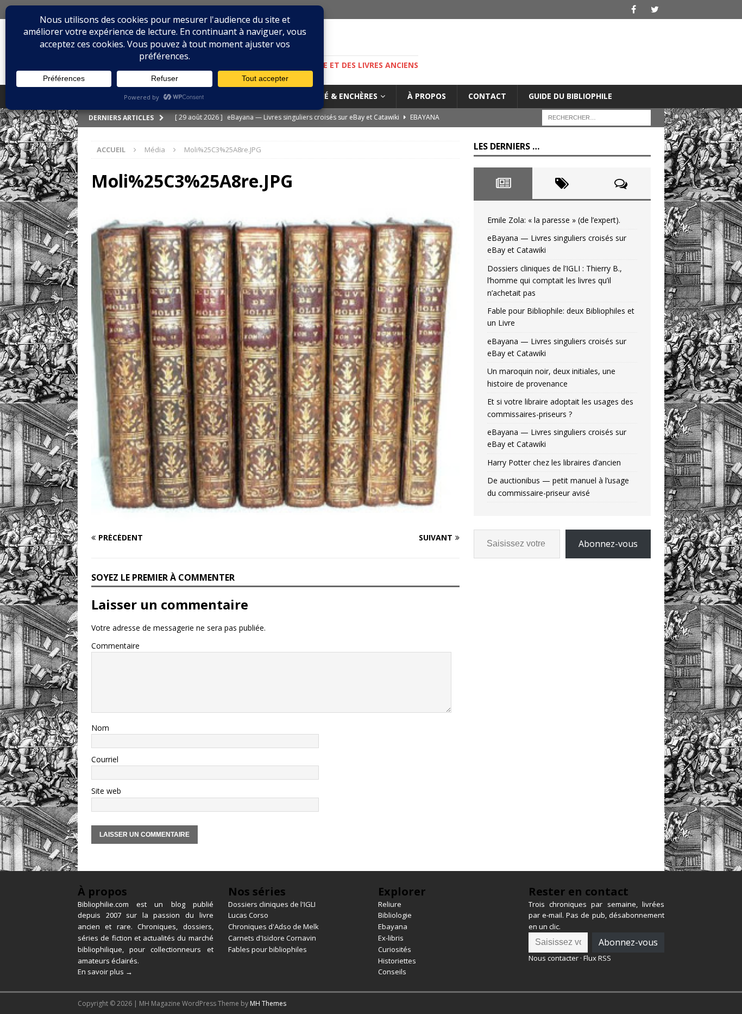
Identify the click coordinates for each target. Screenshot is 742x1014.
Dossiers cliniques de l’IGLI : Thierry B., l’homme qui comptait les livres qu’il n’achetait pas (554, 280)
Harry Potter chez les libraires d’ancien (554, 462)
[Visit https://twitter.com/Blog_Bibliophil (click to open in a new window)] (654, 9)
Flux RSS (597, 958)
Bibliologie (395, 915)
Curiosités (394, 949)
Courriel (104, 759)
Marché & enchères (337, 96)
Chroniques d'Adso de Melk (273, 926)
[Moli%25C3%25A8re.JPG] (275, 516)
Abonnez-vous (608, 544)
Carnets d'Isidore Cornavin (272, 938)
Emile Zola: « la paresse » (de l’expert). (553, 220)
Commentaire (115, 645)
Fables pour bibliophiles (267, 949)
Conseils (392, 971)
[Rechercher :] (596, 116)
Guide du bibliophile (570, 96)
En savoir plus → (105, 971)
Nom (100, 728)
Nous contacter (553, 958)
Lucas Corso (248, 915)
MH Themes (268, 1003)
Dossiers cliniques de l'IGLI (272, 904)
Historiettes (397, 961)
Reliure (389, 904)
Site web (106, 791)
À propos (426, 96)
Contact (487, 96)
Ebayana (392, 926)
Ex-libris (391, 938)
